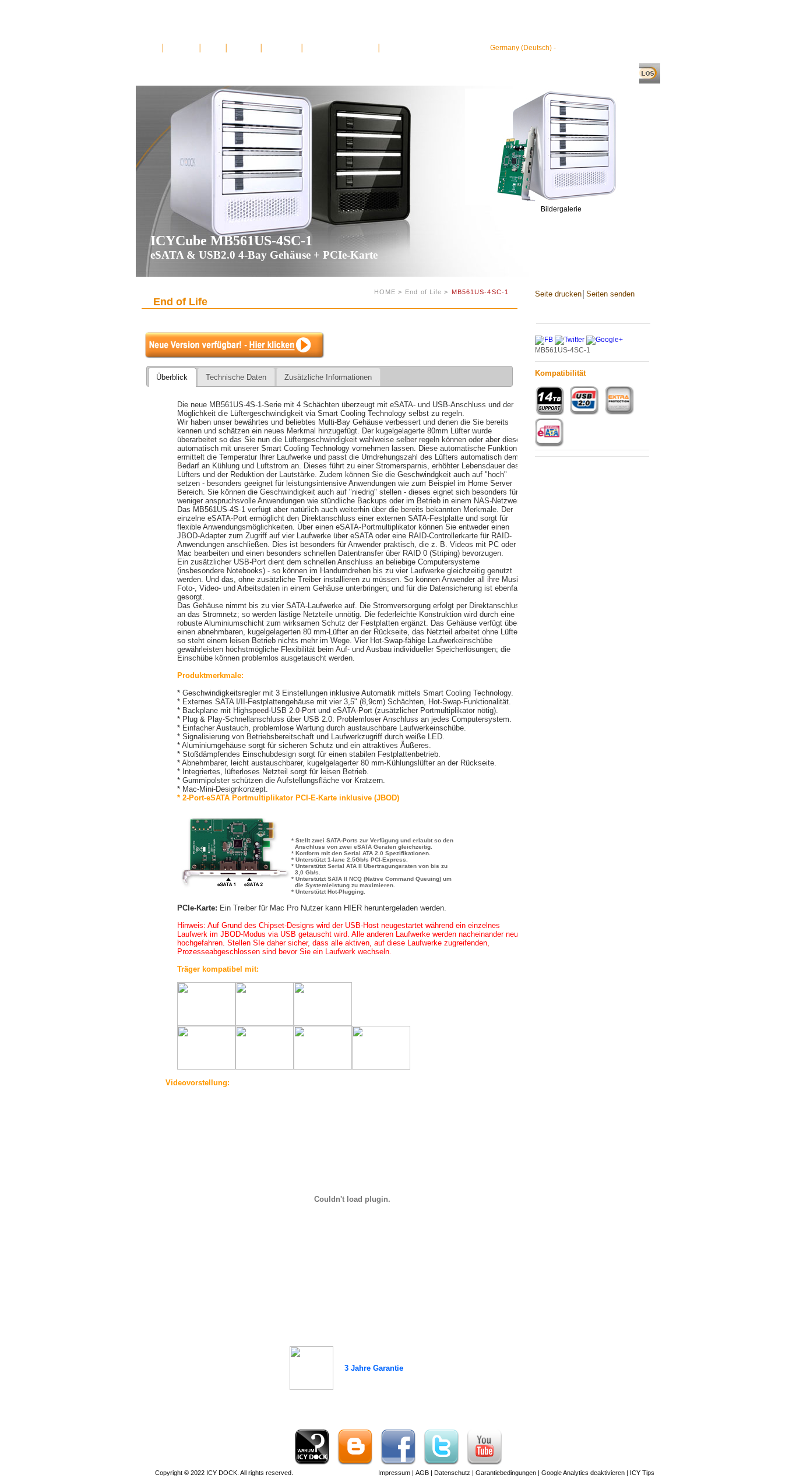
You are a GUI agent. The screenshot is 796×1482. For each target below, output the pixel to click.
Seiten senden (610, 294)
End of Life (423, 291)
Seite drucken (558, 294)
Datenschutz (451, 1472)
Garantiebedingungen (505, 1472)
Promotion (181, 48)
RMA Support (403, 48)
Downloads (282, 48)
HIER (353, 908)
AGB (421, 1472)
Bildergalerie (561, 209)
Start (153, 48)
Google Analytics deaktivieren (582, 1472)
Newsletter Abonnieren (341, 48)
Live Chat (244, 48)
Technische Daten (236, 377)
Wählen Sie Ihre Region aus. (603, 48)
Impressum (393, 1472)
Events (213, 48)
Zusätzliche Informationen (328, 377)
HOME (385, 291)
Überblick (172, 377)
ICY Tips (641, 1472)
